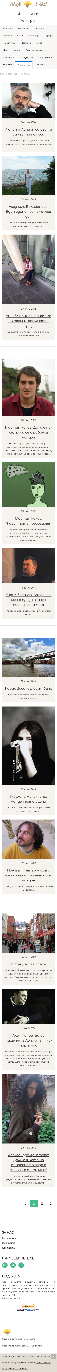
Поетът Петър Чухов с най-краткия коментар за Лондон (28, 875)
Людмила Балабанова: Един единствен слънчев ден (28, 211)
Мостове (26, 43)
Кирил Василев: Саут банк (28, 688)
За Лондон (24, 65)
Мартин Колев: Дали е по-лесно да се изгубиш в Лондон (28, 432)
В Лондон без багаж (28, 964)
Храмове (40, 65)
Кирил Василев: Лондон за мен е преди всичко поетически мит (28, 600)
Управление (46, 58)
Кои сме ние (9, 1238)
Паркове (7, 36)
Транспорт (9, 58)
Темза (39, 43)
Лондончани (27, 58)
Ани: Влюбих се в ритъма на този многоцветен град (28, 321)
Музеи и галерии (11, 50)
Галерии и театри (36, 50)
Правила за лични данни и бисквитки (22, 1346)
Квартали (40, 28)
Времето (7, 65)
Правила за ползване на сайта (18, 1339)
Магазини (23, 28)
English (34, 14)
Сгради (49, 36)
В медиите (8, 1243)
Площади (34, 36)
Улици (20, 36)
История (8, 28)
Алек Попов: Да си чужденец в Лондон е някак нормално (29, 1040)
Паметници (9, 43)
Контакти (8, 1248)
